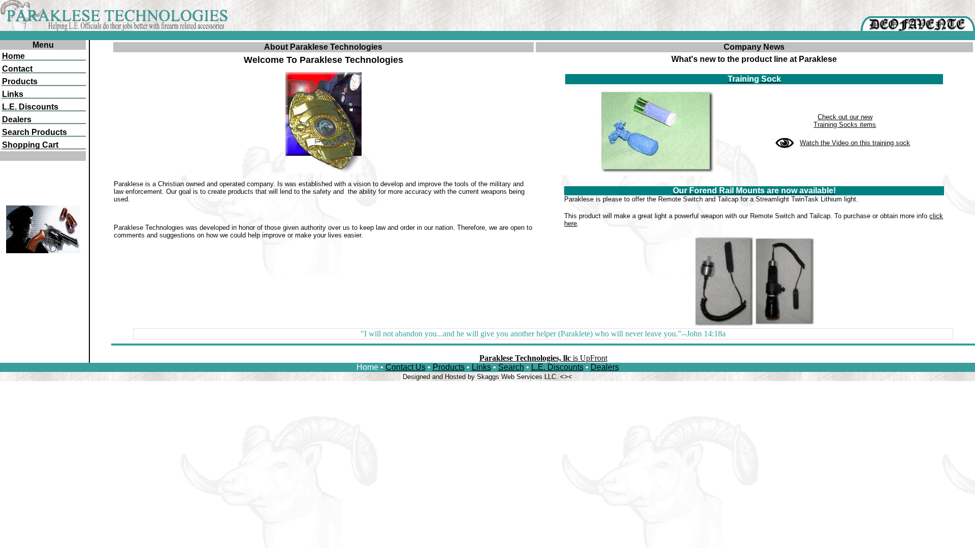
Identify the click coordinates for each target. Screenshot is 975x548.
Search (511, 367)
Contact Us (405, 367)
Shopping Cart (30, 145)
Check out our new (845, 117)
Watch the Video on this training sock (855, 143)
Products (449, 367)
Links (481, 367)
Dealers (605, 367)
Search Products (34, 132)
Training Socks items (845, 124)
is (543, 358)
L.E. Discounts (557, 367)
